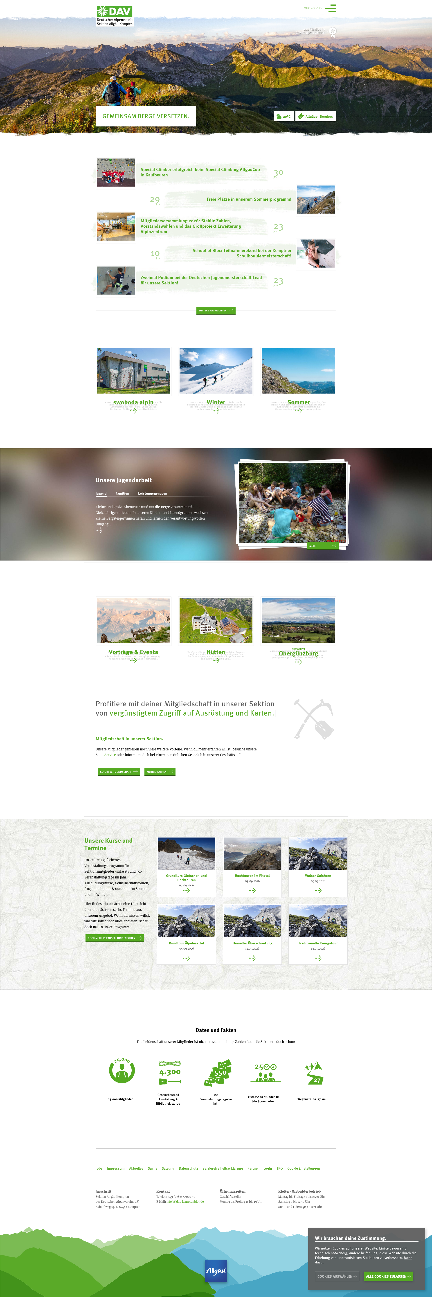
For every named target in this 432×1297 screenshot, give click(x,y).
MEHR (312, 545)
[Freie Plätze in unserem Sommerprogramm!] (316, 200)
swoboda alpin (133, 402)
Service (110, 754)
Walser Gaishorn (318, 876)
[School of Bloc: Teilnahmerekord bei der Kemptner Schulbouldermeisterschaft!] (316, 254)
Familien (122, 493)
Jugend (101, 493)
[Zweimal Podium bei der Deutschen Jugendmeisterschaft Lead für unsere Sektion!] (116, 281)
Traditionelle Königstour (318, 943)
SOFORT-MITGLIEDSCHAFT (115, 771)
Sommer (298, 402)
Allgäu (216, 1271)
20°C (286, 116)
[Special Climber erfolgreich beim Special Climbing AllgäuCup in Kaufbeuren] (116, 173)
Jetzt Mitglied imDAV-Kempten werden (310, 31)
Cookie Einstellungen (303, 1168)
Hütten (216, 651)
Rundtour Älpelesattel (186, 943)
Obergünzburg (298, 652)
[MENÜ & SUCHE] (330, 9)
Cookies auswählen (334, 1276)
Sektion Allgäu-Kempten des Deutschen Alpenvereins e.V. (115, 16)
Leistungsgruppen (152, 493)
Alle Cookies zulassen (386, 1276)
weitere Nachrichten (213, 310)
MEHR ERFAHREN (156, 771)
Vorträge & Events (133, 651)
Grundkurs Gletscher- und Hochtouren (186, 878)
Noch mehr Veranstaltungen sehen (111, 937)
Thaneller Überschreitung (252, 943)
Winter (216, 402)
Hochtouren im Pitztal (252, 876)
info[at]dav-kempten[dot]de (185, 1201)
